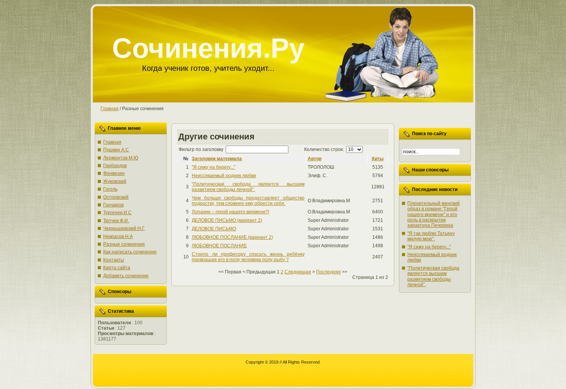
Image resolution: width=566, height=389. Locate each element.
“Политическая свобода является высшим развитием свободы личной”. (248, 186)
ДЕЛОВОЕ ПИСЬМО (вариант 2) (227, 220)
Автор (315, 158)
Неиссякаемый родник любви (224, 175)
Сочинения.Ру (208, 48)
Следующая (298, 272)
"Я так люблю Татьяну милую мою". (431, 236)
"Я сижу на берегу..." (213, 167)
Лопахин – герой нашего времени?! (230, 212)
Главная (109, 108)
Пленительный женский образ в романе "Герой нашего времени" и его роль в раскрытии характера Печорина (433, 214)
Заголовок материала (217, 158)
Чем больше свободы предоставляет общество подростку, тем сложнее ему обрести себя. (248, 200)
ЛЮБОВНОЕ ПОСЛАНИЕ (219, 245)
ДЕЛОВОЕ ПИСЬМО (214, 228)
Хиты (377, 158)
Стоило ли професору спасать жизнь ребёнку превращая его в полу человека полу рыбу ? (248, 257)
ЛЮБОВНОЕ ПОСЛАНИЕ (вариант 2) (232, 237)
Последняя (328, 272)
